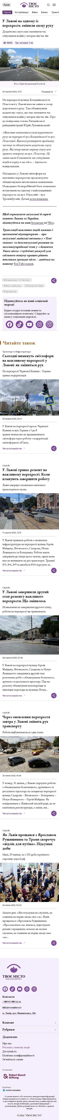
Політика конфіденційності (18, 1055)
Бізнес (44, 12)
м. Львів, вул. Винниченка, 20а (19, 1013)
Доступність (9, 1051)
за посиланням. (38, 199)
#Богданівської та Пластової (17, 280)
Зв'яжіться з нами (12, 1059)
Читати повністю (12, 448)
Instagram (37, 223)
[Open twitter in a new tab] (49, 324)
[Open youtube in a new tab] (29, 324)
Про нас (7, 1043)
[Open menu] (54, 4)
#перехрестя (10, 291)
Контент (8, 1022)
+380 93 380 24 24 (11, 1001)
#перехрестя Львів (34, 286)
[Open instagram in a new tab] (39, 324)
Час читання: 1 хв (24, 42)
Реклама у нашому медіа (16, 1047)
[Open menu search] (48, 4)
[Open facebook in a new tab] (9, 324)
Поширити (47, 91)
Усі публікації (21, 12)
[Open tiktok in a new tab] (19, 324)
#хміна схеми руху (12, 286)
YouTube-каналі (23, 264)
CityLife (7, 12)
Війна (35, 12)
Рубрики (8, 1029)
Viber (50, 223)
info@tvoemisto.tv (11, 1007)
